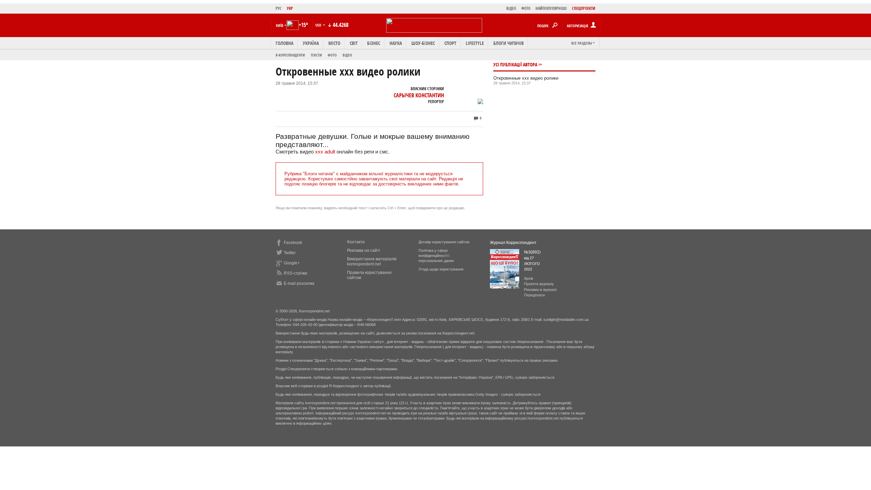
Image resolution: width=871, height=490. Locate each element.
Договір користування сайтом (444, 242)
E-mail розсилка (299, 283)
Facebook (293, 242)
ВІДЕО (511, 8)
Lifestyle (475, 43)
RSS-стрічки (295, 273)
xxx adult (325, 151)
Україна (311, 43)
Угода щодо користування (440, 269)
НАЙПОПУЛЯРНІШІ (551, 8)
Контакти (356, 242)
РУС (279, 8)
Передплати (534, 295)
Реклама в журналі (540, 290)
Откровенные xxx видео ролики (525, 78)
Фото (332, 55)
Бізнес (373, 43)
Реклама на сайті (363, 250)
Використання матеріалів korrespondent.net (371, 261)
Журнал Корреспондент (513, 242)
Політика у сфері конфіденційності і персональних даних (436, 255)
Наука (396, 43)
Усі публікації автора (515, 64)
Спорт (450, 43)
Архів (528, 278)
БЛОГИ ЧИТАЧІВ (508, 43)
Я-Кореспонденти (290, 55)
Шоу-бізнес (423, 43)
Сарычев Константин (419, 95)
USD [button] (318, 25)
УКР (290, 8)
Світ (354, 43)
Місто (334, 43)
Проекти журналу (539, 284)
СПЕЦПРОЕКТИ (583, 8)
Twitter (290, 252)
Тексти (316, 55)
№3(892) (532, 252)
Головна (284, 43)
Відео (347, 55)
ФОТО (525, 8)
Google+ (292, 263)
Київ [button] (279, 25)
